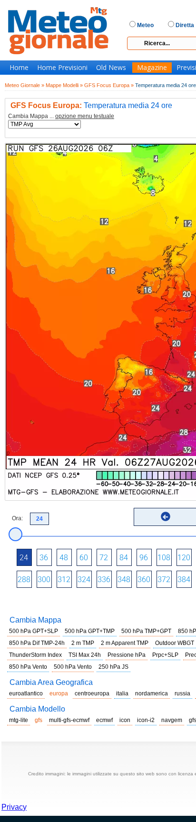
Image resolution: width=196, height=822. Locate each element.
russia (182, 693)
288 (24, 579)
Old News (111, 67)
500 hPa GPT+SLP (33, 631)
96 (143, 557)
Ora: (17, 518)
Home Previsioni (62, 67)
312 (64, 579)
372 (163, 579)
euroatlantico (26, 693)
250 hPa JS (113, 667)
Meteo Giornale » (24, 85)
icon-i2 (146, 720)
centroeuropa (92, 693)
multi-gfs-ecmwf (69, 720)
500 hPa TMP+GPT (146, 631)
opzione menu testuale (84, 116)
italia (122, 693)
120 (183, 557)
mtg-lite (18, 720)
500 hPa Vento (73, 667)
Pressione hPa (127, 655)
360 (143, 579)
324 (84, 579)
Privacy (14, 807)
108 (163, 557)
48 (63, 557)
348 (124, 579)
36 (43, 557)
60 (83, 557)
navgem (171, 720)
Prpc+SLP (165, 655)
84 (123, 557)
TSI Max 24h (85, 655)
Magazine (152, 67)
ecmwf (104, 720)
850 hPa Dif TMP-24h (37, 643)
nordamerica (151, 693)
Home (19, 67)
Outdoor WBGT (174, 643)
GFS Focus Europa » (109, 85)
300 (44, 579)
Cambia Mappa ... (61, 116)
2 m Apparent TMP (124, 643)
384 (183, 579)
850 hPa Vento (28, 667)
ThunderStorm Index (35, 655)
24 (24, 557)
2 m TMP (82, 643)
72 (103, 557)
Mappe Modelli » (64, 85)
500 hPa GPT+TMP (90, 631)
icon (124, 720)
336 (104, 579)
